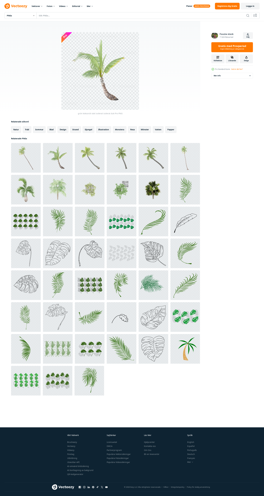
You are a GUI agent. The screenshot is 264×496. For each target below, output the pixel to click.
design (63, 129)
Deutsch (191, 454)
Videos (62, 6)
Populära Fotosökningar (118, 458)
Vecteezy (71, 446)
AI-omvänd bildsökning (78, 466)
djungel (88, 129)
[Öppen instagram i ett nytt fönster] (84, 487)
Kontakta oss (150, 446)
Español (191, 446)
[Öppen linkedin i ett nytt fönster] (89, 487)
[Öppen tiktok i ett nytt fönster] (97, 487)
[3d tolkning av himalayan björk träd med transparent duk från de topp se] (89, 189)
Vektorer (36, 6)
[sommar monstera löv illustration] (26, 253)
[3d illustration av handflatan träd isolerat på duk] (153, 189)
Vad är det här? (237, 69)
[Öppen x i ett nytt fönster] (102, 487)
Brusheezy (72, 442)
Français (191, 458)
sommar (39, 129)
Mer (88, 6)
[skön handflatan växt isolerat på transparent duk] (58, 189)
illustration (103, 129)
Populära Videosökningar (118, 462)
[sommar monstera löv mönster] (26, 221)
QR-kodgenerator (75, 474)
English (190, 442)
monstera (119, 129)
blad (51, 129)
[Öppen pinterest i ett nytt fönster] (93, 487)
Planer (189, 6)
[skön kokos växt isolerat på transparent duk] (89, 158)
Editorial (76, 6)
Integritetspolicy (177, 487)
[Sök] (247, 15)
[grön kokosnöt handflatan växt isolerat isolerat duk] (26, 158)
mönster (145, 129)
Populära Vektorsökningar (119, 454)
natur (16, 129)
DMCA (109, 446)
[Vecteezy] (15, 6)
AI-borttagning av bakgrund (80, 470)
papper (170, 129)
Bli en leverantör (151, 454)
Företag (70, 454)
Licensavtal (112, 442)
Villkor (166, 487)
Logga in (250, 6)
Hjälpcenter (149, 442)
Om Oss (147, 450)
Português (192, 450)
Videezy (70, 450)
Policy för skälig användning (198, 487)
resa (132, 129)
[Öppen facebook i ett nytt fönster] (80, 487)
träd (27, 129)
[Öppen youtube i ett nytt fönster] (106, 487)
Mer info (217, 75)
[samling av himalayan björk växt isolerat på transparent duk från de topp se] (121, 189)
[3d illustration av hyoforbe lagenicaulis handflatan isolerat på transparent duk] (26, 189)
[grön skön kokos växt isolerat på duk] (121, 158)
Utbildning (72, 458)
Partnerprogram (114, 450)
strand (75, 129)
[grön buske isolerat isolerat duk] (185, 158)
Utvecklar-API (73, 462)
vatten (158, 129)
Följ (247, 37)
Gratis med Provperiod (232, 47)
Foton (49, 6)
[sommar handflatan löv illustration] (185, 189)
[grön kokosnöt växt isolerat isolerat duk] (58, 158)
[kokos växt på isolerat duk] (153, 158)
